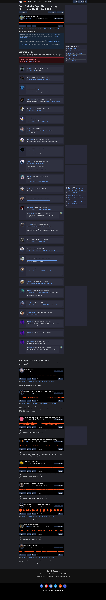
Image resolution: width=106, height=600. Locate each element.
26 (62, 18)
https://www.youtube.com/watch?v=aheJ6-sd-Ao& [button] (38, 200)
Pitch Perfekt (71, 50)
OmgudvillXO (31, 149)
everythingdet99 (31, 312)
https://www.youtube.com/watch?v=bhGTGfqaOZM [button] (38, 181)
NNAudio (28, 441)
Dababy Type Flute (31, 16)
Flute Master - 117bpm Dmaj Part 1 (37, 504)
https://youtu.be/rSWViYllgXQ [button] (33, 89)
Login (22, 26)
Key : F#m (48, 430)
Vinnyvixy (30, 176)
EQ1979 (69, 55)
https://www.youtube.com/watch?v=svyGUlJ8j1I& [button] (38, 292)
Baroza (27, 463)
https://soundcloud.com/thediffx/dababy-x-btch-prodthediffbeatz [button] (42, 260)
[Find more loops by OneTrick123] (25, 26)
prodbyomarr (31, 321)
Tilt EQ (69, 48)
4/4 (41, 28)
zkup (27, 419)
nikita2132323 (31, 269)
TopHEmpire (31, 139)
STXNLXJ (29, 77)
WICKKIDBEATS (31, 99)
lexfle (29, 128)
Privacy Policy (50, 576)
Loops (24, 1)
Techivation (75, 48)
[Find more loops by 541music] (25, 555)
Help (49, 1)
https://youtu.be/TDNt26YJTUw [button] (34, 110)
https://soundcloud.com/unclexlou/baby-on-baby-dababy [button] (40, 151)
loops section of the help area (53, 41)
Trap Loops (29, 381)
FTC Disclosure (66, 576)
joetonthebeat (29, 526)
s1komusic (30, 68)
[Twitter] (55, 586)
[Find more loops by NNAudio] (25, 449)
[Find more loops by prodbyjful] (25, 493)
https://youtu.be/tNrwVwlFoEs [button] (34, 314)
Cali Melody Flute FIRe (32, 525)
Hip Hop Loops (30, 28)
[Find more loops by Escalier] (25, 379)
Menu (23, 12)
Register (32, 61)
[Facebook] (41, 586)
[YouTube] (46, 586)
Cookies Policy (58, 576)
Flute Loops (37, 28)
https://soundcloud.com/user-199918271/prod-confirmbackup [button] (41, 271)
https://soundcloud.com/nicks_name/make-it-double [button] (39, 226)
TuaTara (29, 239)
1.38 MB (45, 28)
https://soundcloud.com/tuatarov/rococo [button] (36, 241)
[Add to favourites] (30, 26)
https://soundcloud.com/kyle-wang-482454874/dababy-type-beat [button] (42, 304)
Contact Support (53, 573)
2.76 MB (43, 381)
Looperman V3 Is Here (73, 192)
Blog (46, 1)
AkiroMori (30, 198)
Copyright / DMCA (63, 573)
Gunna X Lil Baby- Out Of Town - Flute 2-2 (39, 391)
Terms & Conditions (40, 576)
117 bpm (24, 28)
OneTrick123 (28, 18)
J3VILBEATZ (30, 207)
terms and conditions (29, 43)
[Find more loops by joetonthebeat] (25, 534)
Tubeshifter (70, 53)
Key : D (47, 516)
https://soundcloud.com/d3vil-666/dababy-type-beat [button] (39, 209)
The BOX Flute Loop (31, 462)
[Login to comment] (33, 26)
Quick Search (52, 12)
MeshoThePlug (29, 393)
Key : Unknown (51, 28)
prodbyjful (28, 485)
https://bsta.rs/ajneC (31, 70)
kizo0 (29, 118)
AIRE (69, 58)
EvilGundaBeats (31, 188)
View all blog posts (72, 206)
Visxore (29, 161)
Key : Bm (49, 403)
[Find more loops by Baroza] (25, 471)
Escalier (27, 371)
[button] (86, 1)
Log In (27, 61)
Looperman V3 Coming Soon (74, 195)
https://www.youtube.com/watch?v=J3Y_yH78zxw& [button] (38, 130)
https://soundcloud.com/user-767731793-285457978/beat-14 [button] (41, 250)
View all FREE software (73, 60)
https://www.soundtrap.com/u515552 (35, 163)
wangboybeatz (31, 303)
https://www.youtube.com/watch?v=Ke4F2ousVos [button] (38, 79)
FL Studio (57, 28)
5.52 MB (43, 496)
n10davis (30, 224)
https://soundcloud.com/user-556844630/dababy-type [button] (39, 283)
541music (28, 547)
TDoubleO (30, 290)
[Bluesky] (51, 586)
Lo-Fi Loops (29, 452)
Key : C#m (48, 381)
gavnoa (29, 281)
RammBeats (30, 248)
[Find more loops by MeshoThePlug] (25, 401)
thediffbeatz (30, 258)
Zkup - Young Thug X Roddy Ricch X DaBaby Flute (42, 418)
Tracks (35, 1)
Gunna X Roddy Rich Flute (33, 484)
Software (41, 1)
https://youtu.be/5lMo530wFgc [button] (53, 101)
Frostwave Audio (79, 53)
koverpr (27, 506)
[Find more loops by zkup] (25, 427)
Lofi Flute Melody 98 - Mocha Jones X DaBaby (40, 440)
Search (61, 12)
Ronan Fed (74, 58)
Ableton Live (53, 452)
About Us (45, 573)
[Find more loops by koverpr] (25, 514)
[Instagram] (65, 586)
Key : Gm (48, 452)
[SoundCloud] (60, 586)
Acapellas (30, 1)
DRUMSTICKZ (31, 108)
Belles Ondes (76, 55)
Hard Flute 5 (28, 369)
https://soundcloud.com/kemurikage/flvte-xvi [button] (37, 121)
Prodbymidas (31, 87)
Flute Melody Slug (30, 545)
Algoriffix (77, 50)
